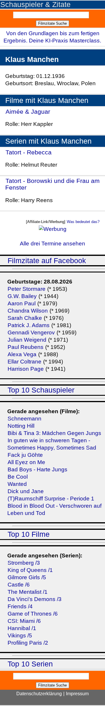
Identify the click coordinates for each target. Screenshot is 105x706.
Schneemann (24, 419)
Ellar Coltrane (24, 362)
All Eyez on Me (26, 462)
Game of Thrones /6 (33, 614)
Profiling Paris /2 (28, 643)
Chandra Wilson (28, 311)
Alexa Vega (22, 354)
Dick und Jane (26, 491)
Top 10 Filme (29, 534)
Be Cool (18, 477)
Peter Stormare (27, 289)
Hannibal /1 (22, 628)
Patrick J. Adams (29, 325)
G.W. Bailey (22, 296)
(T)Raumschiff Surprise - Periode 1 (51, 498)
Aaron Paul (22, 303)
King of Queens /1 (30, 570)
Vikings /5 (20, 635)
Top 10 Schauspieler (41, 390)
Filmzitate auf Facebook (47, 261)
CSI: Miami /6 (24, 621)
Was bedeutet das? (83, 222)
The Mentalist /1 (28, 592)
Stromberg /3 (24, 563)
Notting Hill (21, 426)
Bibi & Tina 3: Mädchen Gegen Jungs (54, 433)
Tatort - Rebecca (29, 152)
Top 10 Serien (30, 664)
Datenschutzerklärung (39, 693)
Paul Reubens (25, 347)
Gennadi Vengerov (31, 332)
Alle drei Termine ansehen (52, 243)
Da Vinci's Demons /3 (35, 599)
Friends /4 (20, 606)
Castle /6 (19, 585)
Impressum (77, 693)
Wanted (17, 484)
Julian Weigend (27, 340)
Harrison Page (26, 369)
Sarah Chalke (25, 318)
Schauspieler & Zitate (35, 4)
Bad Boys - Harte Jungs (37, 469)
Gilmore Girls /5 (27, 577)
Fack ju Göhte (25, 455)
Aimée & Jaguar (28, 111)
